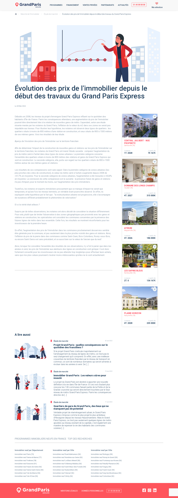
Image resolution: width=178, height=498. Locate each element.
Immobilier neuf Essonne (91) (26, 464)
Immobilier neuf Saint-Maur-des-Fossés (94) (69, 467)
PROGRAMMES (56, 5)
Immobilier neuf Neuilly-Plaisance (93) (105, 464)
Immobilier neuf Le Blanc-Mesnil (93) (66, 460)
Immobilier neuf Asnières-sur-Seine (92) (68, 457)
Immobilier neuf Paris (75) (24, 454)
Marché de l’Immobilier (30, 14)
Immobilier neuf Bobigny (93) (102, 454)
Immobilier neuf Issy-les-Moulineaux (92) (106, 473)
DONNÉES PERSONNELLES (92, 491)
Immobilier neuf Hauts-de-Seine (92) (28, 467)
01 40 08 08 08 (139, 5)
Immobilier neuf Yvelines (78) (25, 460)
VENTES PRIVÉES (90, 5)
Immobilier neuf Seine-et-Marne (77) (28, 457)
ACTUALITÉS (123, 5)
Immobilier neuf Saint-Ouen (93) (103, 470)
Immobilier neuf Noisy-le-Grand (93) (104, 457)
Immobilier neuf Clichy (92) (63, 476)
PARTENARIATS (107, 5)
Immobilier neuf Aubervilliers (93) (65, 470)
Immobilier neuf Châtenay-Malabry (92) (67, 464)
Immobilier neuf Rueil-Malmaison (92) (67, 454)
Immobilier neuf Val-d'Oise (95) (26, 476)
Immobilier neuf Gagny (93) (101, 467)
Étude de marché (51, 14)
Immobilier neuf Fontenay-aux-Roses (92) (106, 460)
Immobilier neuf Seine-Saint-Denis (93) (29, 470)
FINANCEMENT (72, 5)
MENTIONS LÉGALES (69, 491)
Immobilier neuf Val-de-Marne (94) (27, 473)
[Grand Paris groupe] (31, 5)
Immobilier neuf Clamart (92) (63, 473)
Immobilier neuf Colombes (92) (102, 476)
